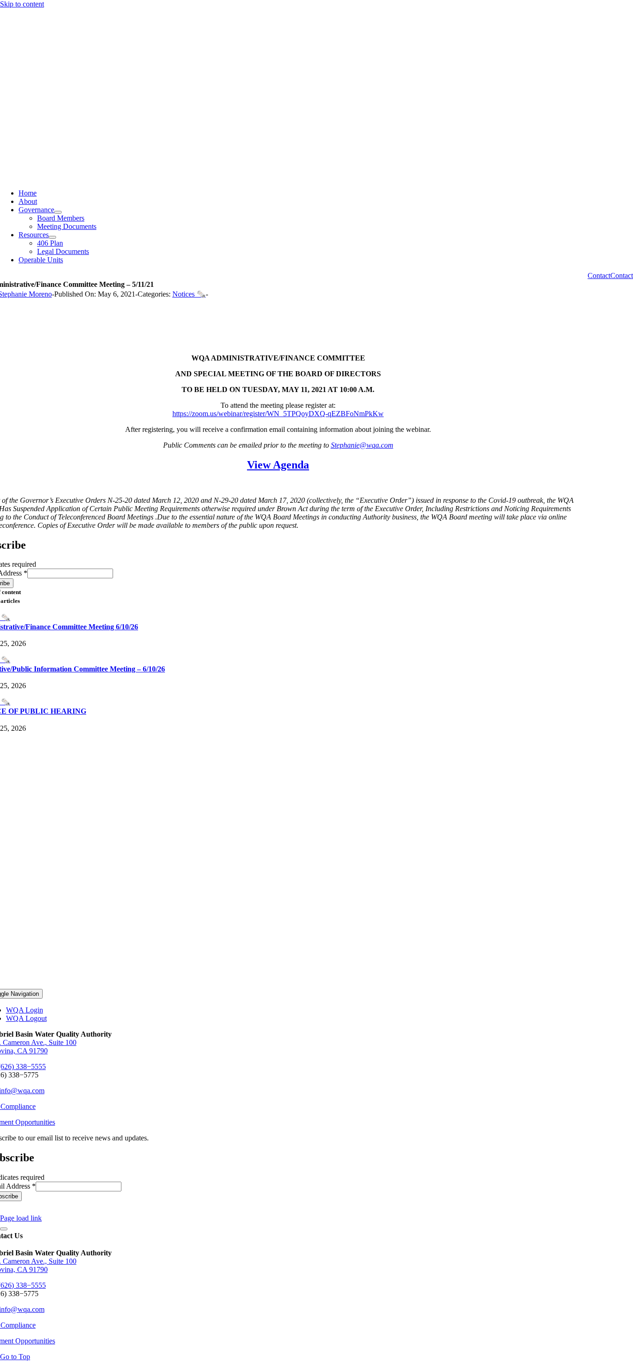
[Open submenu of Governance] (58, 212)
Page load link (21, 1218)
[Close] (3, 1229)
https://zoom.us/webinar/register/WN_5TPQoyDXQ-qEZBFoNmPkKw (278, 414)
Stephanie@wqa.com (362, 445)
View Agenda (278, 465)
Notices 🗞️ (189, 294)
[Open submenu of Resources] (52, 237)
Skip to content (22, 4)
